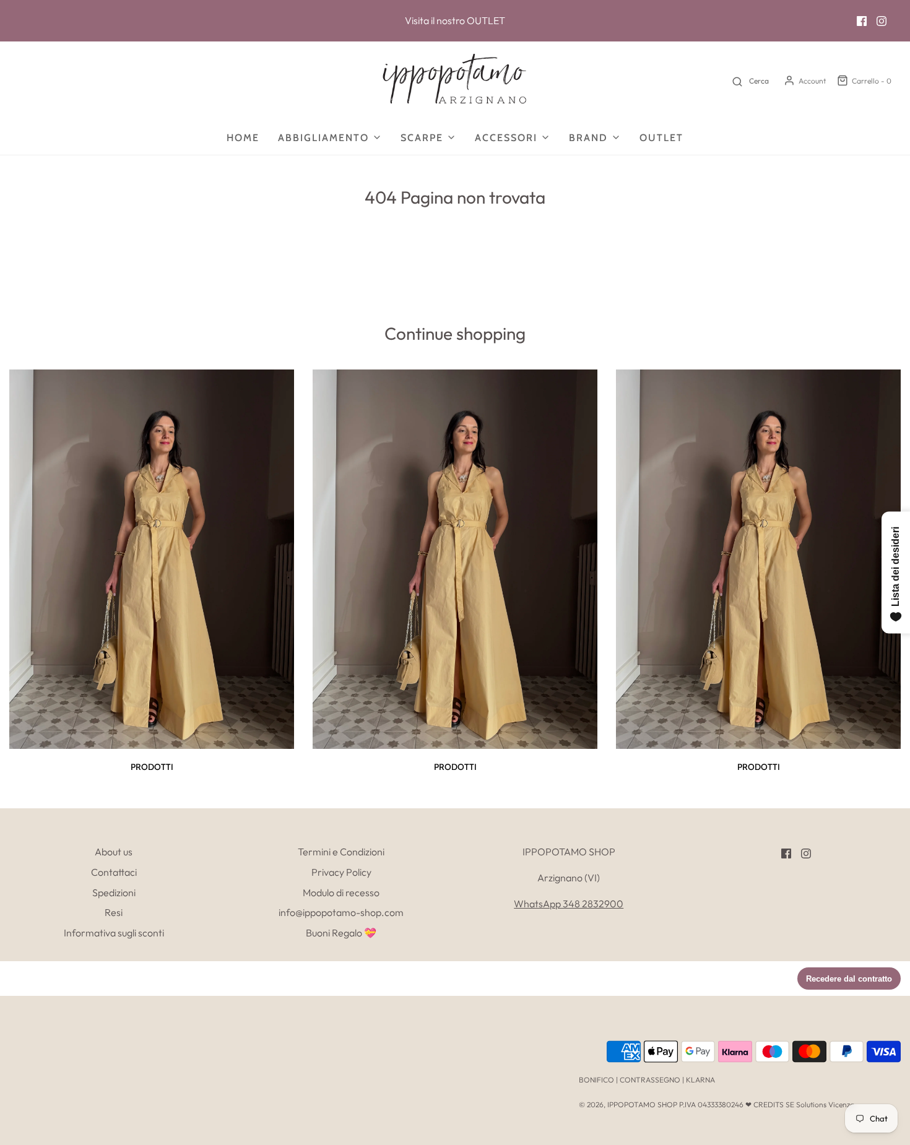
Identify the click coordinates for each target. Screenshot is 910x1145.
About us (113, 851)
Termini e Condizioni (341, 851)
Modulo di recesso (341, 892)
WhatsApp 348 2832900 (568, 903)
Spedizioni (114, 892)
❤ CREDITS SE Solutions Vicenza (799, 1104)
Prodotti (152, 766)
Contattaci (114, 872)
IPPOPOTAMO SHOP (642, 1104)
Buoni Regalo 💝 (341, 933)
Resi (114, 912)
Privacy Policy (341, 872)
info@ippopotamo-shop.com (341, 912)
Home (243, 138)
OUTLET (486, 20)
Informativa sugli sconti (114, 933)
